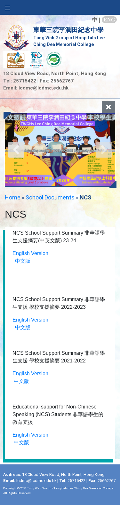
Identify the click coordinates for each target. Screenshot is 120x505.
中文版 (22, 261)
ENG (109, 19)
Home (12, 197)
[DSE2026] (60, 150)
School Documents (50, 197)
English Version (30, 253)
